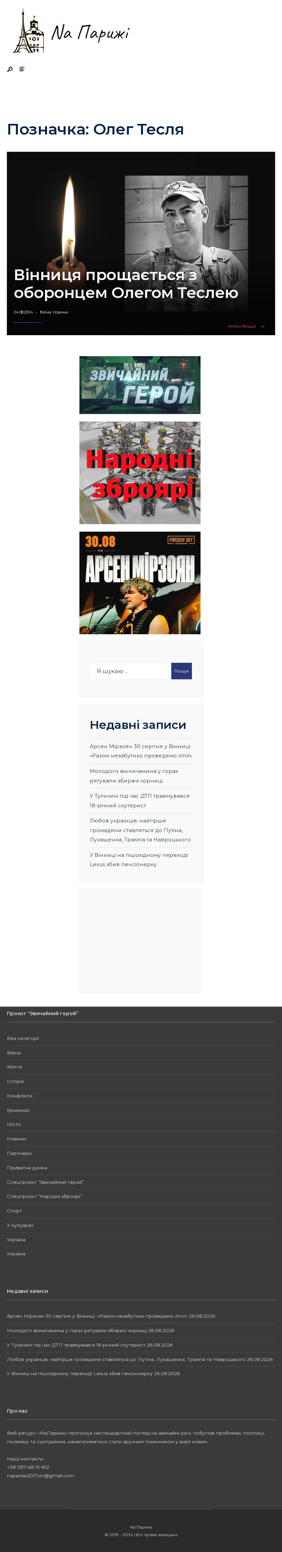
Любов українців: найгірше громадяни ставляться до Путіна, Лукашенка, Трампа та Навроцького (140, 830)
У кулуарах (20, 1225)
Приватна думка (27, 1167)
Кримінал (18, 1110)
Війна (45, 312)
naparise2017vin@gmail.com (40, 1475)
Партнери (19, 1153)
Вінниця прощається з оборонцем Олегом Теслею (126, 283)
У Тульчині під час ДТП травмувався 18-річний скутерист (76, 1345)
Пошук (181, 670)
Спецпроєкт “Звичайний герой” (45, 1182)
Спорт (14, 1210)
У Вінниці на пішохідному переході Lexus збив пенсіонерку (80, 1373)
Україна (16, 1239)
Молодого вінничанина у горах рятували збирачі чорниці (77, 1330)
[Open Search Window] (10, 69)
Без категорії (23, 1038)
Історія (15, 1081)
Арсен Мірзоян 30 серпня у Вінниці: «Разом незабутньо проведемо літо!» (97, 1316)
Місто (14, 1124)
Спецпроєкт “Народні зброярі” (44, 1196)
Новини (60, 312)
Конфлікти (19, 1095)
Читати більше (248, 326)
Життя (14, 1067)
